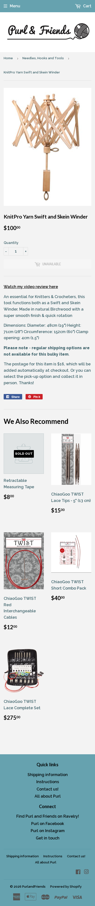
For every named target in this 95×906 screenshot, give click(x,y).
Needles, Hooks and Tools (43, 58)
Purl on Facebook (47, 823)
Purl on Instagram (48, 830)
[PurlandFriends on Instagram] (86, 872)
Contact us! (47, 789)
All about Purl (48, 796)
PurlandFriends (34, 886)
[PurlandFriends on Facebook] (78, 872)
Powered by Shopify (66, 886)
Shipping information (48, 774)
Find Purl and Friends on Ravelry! (47, 816)
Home (8, 58)
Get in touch (47, 838)
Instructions (47, 781)
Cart (86, 6)
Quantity (11, 243)
